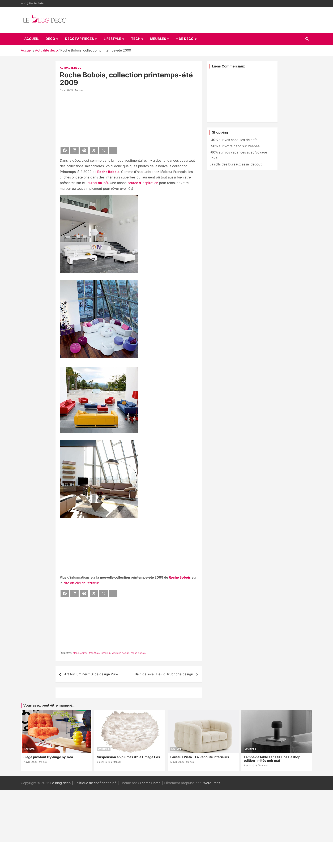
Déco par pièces (79, 39)
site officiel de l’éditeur (81, 583)
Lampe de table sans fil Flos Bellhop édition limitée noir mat (272, 759)
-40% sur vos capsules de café (234, 140)
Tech (135, 39)
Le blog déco (60, 783)
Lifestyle (112, 39)
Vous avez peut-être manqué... (49, 705)
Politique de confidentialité (95, 783)
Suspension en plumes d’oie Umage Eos (128, 757)
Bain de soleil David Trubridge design (164, 674)
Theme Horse (150, 783)
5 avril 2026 (177, 761)
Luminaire (103, 748)
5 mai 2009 (66, 90)
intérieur (105, 652)
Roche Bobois (108, 172)
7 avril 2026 (30, 761)
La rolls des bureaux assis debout (236, 164)
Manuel (79, 90)
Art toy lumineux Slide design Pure (91, 674)
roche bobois (138, 652)
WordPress (211, 783)
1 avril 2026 (250, 765)
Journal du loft (97, 183)
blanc (76, 652)
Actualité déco (70, 67)
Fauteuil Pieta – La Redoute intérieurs (199, 757)
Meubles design (120, 652)
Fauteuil (29, 748)
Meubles (158, 39)
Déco (50, 39)
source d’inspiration (142, 183)
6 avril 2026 (103, 761)
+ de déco (185, 39)
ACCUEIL (31, 39)
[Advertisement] (128, 119)
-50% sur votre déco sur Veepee (235, 146)
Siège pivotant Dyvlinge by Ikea (48, 757)
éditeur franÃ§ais (90, 652)
